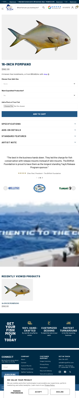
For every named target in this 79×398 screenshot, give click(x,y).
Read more (13, 2)
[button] (36, 177)
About (23, 359)
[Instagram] (60, 372)
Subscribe (10, 374)
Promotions (44, 367)
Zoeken (43, 7)
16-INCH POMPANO (10, 303)
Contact (23, 362)
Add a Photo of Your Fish (11, 102)
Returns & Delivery (46, 371)
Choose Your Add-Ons (10, 79)
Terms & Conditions (46, 374)
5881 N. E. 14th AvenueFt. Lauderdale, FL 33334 (67, 366)
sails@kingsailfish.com (66, 362)
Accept (38, 392)
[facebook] (65, 372)
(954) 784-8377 (63, 359)
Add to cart (39, 114)
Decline (60, 392)
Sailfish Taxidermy (27, 372)
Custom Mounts (26, 366)
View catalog (3, 9)
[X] (70, 372)
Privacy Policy (44, 364)
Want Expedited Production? (13, 91)
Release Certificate (27, 369)
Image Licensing (45, 361)
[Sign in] (72, 7)
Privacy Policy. (50, 385)
